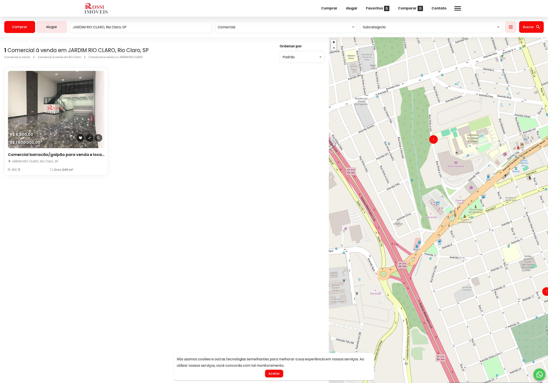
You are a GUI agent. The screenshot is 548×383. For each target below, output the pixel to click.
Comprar (329, 8)
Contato (439, 8)
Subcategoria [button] (374, 27)
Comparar (409, 8)
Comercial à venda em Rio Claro (59, 57)
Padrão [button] (289, 57)
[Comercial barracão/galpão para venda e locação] (56, 109)
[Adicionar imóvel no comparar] (89, 138)
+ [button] (334, 42)
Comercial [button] (226, 27)
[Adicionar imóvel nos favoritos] (80, 138)
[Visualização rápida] (98, 138)
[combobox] (141, 27)
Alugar (351, 8)
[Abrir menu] (458, 8)
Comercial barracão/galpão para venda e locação (56, 154)
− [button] (334, 48)
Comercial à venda (17, 57)
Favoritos (377, 8)
